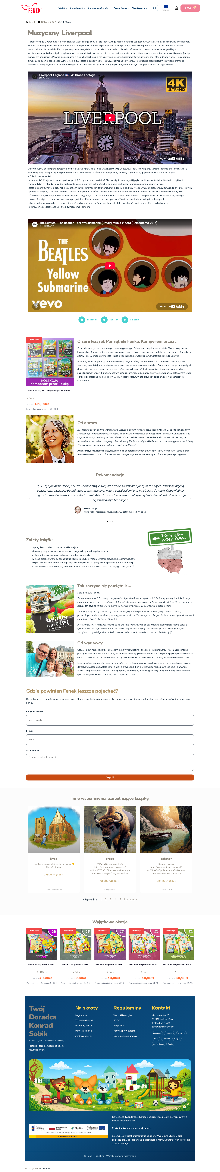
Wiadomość (32, 750)
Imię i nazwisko (34, 711)
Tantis (170, 1044)
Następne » (130, 899)
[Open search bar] (155, 8)
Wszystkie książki (84, 1020)
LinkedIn (166, 1039)
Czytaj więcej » (53, 874)
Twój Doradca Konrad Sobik (43, 1021)
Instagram (170, 1033)
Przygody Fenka (83, 1025)
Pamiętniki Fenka (83, 1030)
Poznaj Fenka (120, 8)
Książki (61, 8)
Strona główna (32, 1168)
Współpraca (138, 8)
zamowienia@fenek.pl (163, 1026)
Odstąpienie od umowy (125, 1036)
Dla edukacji (76, 8)
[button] (176, 8)
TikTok (155, 1039)
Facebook (157, 1033)
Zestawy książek (83, 1036)
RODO (116, 1020)
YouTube (181, 1033)
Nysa (53, 859)
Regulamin (118, 1025)
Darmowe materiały (98, 8)
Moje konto (81, 1015)
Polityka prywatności (124, 1030)
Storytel (177, 1039)
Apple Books (158, 1044)
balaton (166, 859)
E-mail (30, 730)
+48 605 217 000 (161, 1022)
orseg (110, 859)
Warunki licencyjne (122, 1015)
